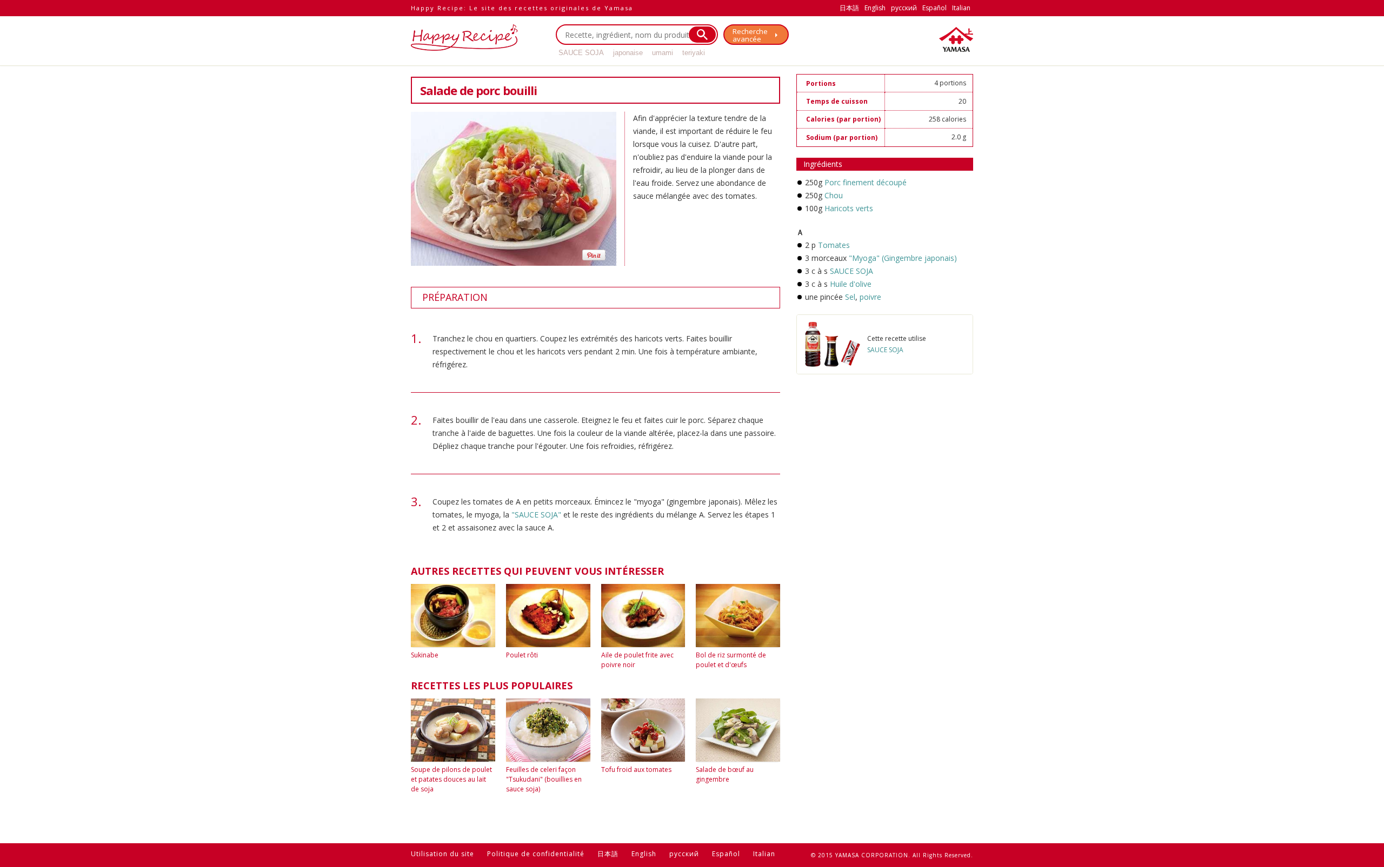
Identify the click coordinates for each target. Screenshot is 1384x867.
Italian (961, 7)
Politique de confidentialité (535, 853)
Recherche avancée (750, 35)
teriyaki (693, 53)
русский (904, 7)
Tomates (834, 245)
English (875, 7)
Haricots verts (848, 208)
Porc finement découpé (865, 182)
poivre (869, 297)
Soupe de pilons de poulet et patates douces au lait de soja (451, 779)
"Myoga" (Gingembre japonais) (903, 258)
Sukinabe (424, 655)
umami (662, 53)
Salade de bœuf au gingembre (725, 774)
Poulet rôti (522, 655)
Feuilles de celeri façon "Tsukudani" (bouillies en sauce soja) (544, 779)
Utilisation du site (442, 853)
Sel (850, 297)
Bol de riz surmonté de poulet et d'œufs (731, 659)
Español (934, 7)
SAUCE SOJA (581, 53)
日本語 (849, 7)
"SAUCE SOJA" (536, 514)
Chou (833, 195)
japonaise (628, 53)
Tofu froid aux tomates (636, 769)
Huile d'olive (850, 284)
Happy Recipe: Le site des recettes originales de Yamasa (522, 8)
